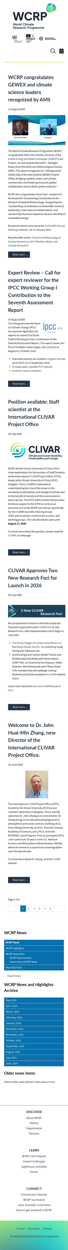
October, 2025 (13, 1040)
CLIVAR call (14, 535)
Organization (34, 1128)
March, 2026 (12, 1011)
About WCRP (34, 1118)
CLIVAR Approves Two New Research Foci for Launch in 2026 (33, 578)
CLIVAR (34, 476)
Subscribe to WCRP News (23, 962)
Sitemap (47, 1228)
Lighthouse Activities (34, 1167)
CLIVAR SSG (44, 627)
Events (34, 1172)
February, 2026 (14, 1017)
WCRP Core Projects (34, 1156)
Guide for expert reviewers (26, 370)
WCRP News (12, 942)
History (34, 1123)
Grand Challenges (34, 1161)
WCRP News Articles (21, 958)
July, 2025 (11, 1057)
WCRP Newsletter (15, 954)
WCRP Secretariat (34, 1200)
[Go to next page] (56, 908)
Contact (20, 1228)
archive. (51, 1082)
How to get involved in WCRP (34, 1210)
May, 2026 (11, 1000)
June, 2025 (12, 1063)
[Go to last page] (62, 908)
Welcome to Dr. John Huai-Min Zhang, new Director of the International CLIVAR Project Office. (31, 740)
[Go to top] (4, 1245)
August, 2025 (13, 1052)
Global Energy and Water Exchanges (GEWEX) (32, 159)
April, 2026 (11, 1006)
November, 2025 (15, 1034)
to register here (53, 359)
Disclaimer (34, 1228)
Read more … (20, 254)
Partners (34, 1133)
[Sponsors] (34, 38)
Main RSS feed (14, 967)
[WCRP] (34, 16)
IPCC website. (45, 366)
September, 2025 (15, 1046)
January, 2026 (13, 1023)
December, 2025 (14, 1029)
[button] (53, 52)
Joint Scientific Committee (34, 1205)
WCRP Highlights (15, 948)
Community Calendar (34, 1195)
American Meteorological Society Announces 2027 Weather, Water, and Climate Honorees (34, 241)
